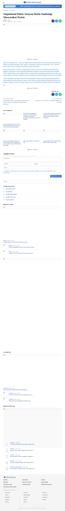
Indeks (5, 480)
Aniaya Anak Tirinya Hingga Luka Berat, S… (22, 450)
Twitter (25, 493)
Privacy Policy (26, 482)
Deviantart (44, 497)
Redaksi (5, 482)
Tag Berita (9, 192)
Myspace (7, 500)
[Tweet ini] (56, 21)
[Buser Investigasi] (32, 2)
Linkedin (26, 497)
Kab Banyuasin (10, 189)
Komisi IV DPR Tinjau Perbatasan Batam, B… (21, 253)
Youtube (44, 500)
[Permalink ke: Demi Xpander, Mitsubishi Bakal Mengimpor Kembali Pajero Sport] (32, 370)
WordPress (45, 495)
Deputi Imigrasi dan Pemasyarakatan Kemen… (15, 242)
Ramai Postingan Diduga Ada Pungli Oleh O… (22, 462)
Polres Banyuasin (11, 194)
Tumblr (7, 495)
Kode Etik (25, 480)
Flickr (25, 502)
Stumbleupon (27, 495)
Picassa (7, 502)
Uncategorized (18, 467)
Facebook (7, 493)
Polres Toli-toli (10, 197)
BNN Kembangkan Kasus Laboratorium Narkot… (22, 247)
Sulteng (12, 467)
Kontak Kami (26, 484)
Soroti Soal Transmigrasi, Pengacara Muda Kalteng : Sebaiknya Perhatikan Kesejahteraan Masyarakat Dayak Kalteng (32, 116)
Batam (4, 240)
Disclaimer (44, 482)
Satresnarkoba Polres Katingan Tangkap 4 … (22, 456)
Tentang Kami (7, 484)
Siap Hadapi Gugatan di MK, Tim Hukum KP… (23, 468)
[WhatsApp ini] (60, 21)
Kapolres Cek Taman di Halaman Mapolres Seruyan (48, 100)
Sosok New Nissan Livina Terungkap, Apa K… (21, 394)
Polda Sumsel (10, 200)
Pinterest (44, 493)
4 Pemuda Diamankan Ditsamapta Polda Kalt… (22, 444)
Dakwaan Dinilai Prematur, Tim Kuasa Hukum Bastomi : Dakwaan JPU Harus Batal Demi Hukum (11, 126)
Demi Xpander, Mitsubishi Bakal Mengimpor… (15, 389)
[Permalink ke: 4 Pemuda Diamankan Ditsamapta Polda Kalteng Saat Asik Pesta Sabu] (32, 424)
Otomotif (5, 388)
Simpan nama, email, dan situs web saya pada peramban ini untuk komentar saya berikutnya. (29, 172)
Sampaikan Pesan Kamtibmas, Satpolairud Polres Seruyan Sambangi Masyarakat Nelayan (16, 101)
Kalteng (12, 442)
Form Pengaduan (46, 484)
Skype (25, 500)
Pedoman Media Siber (9, 487)
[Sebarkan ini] (53, 21)
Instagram (7, 497)
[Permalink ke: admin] (4, 21)
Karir (43, 480)
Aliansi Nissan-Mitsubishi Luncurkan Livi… (20, 401)
